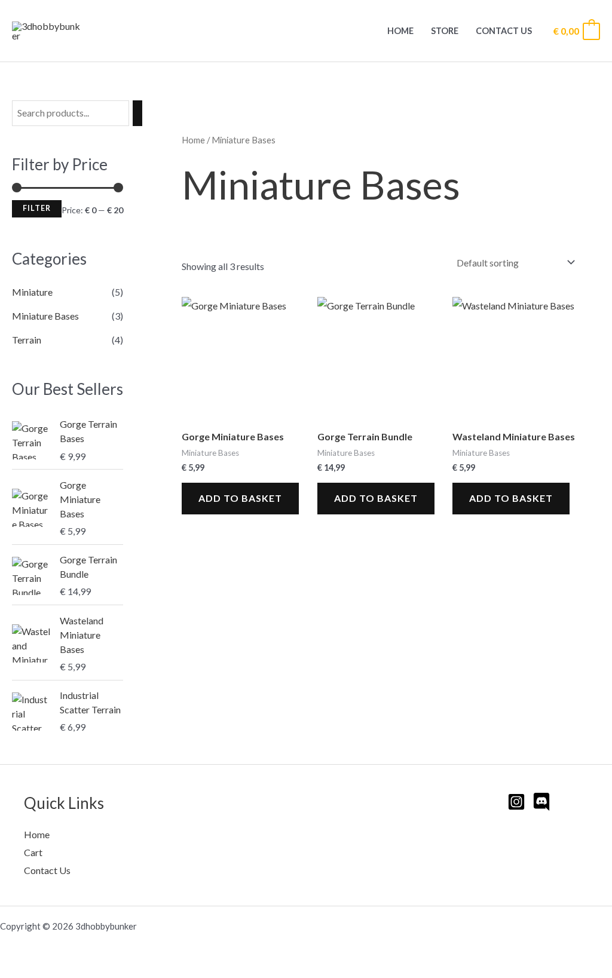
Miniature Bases (45, 315)
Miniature (32, 292)
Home (400, 31)
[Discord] (541, 802)
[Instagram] (516, 802)
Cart (33, 852)
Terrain (26, 339)
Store (444, 31)
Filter (37, 208)
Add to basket (240, 498)
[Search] (137, 113)
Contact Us (504, 31)
